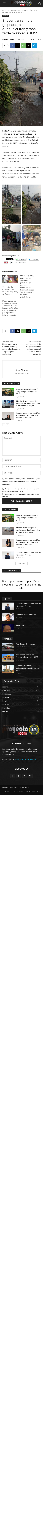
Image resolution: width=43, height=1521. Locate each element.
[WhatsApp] (23, 45)
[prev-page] (3, 424)
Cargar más (21, 563)
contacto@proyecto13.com (25, 759)
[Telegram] (34, 45)
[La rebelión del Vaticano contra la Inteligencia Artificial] (8, 555)
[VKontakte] (30, 776)
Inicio (4, 10)
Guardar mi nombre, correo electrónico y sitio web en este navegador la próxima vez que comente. (21, 481)
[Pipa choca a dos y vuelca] (8, 647)
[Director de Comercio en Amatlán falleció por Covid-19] (8, 658)
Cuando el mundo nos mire (26, 614)
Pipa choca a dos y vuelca (25, 644)
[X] (17, 45)
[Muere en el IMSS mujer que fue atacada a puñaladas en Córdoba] (29, 286)
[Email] (28, 45)
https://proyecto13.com (21, 373)
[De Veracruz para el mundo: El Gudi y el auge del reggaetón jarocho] (8, 392)
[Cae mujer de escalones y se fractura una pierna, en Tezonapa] (10, 279)
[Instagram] (18, 776)
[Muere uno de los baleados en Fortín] (11, 308)
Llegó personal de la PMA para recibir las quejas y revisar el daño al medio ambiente (33, 349)
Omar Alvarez (9, 39)
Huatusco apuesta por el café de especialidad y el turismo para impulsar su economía (28, 415)
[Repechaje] (8, 628)
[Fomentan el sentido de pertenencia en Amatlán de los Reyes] (8, 669)
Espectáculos (7, 395)
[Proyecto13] (21, 730)
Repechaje (20, 625)
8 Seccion (6, 407)
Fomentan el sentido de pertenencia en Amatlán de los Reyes (27, 668)
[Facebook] (12, 45)
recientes (11, 10)
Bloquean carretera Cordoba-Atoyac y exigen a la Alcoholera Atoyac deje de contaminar (11, 349)
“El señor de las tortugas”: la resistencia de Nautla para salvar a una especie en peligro (28, 403)
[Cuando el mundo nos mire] (8, 617)
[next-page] (7, 424)
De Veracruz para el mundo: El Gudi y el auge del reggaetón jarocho (27, 391)
